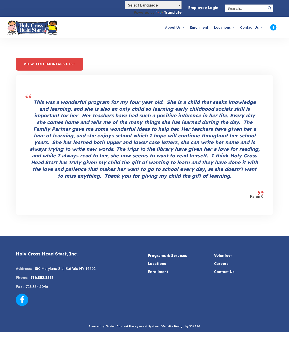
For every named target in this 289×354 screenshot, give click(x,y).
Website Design (172, 326)
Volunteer (223, 255)
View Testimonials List (49, 64)
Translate (173, 12)
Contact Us (249, 27)
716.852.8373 (42, 277)
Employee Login (203, 7)
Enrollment (199, 27)
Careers (221, 263)
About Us (173, 27)
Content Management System (138, 326)
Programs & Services (167, 255)
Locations (222, 27)
